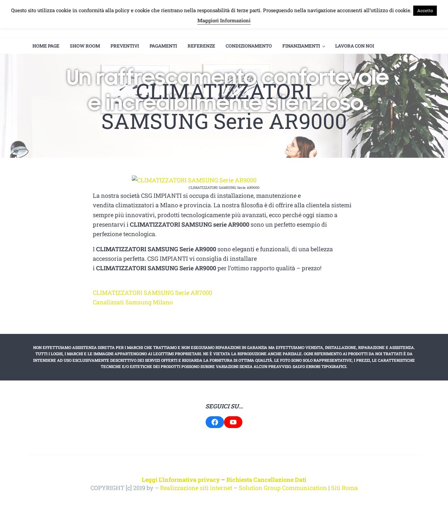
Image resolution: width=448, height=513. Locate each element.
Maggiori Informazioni (224, 20)
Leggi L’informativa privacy (181, 479)
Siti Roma (344, 488)
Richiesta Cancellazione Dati (266, 479)
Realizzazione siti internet (196, 488)
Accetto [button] (425, 10)
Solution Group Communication (283, 488)
